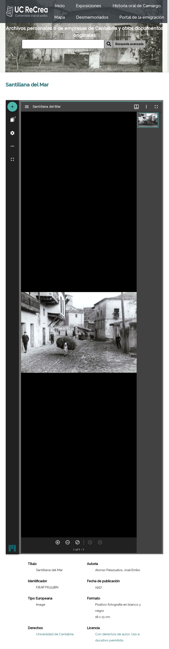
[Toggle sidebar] (27, 107)
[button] (147, 120)
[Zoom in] (58, 542)
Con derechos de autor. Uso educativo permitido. (117, 637)
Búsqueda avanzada (129, 44)
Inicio (60, 5)
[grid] (149, 332)
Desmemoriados (92, 17)
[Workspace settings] (12, 133)
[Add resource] (12, 107)
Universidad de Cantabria (55, 634)
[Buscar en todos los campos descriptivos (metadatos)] (109, 44)
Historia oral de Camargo (137, 5)
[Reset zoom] (77, 542)
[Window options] (146, 107)
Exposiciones (88, 5)
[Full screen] (12, 159)
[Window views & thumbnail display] (136, 107)
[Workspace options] (12, 146)
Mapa (59, 17)
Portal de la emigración (141, 17)
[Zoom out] (68, 542)
